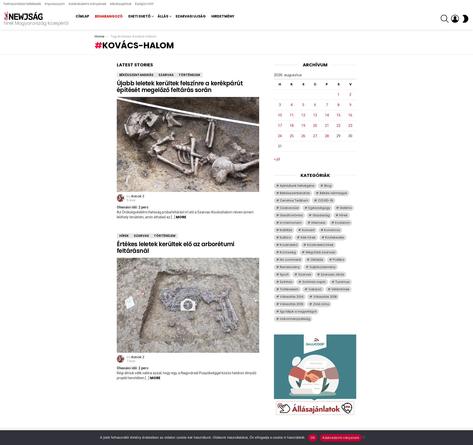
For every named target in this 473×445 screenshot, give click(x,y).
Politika (338, 259)
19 (303, 126)
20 (315, 126)
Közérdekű (288, 244)
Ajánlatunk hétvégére (297, 185)
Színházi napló (314, 281)
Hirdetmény (222, 16)
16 (350, 115)
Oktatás (317, 259)
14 (327, 115)
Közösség (288, 252)
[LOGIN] (455, 19)
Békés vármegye (333, 193)
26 (303, 136)
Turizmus (342, 281)
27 (315, 136)
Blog (327, 185)
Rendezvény (290, 267)
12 (303, 115)
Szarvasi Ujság (190, 16)
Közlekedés (334, 237)
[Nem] (363, 436)
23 (350, 126)
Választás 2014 (292, 296)
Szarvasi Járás (332, 274)
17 (280, 126)
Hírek (124, 235)
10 (280, 115)
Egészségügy (319, 207)
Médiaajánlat (120, 3)
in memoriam (291, 222)
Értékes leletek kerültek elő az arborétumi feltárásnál (175, 247)
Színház (286, 281)
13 (315, 115)
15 (338, 115)
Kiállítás (286, 230)
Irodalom (342, 222)
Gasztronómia (291, 215)
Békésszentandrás (136, 75)
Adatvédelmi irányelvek (87, 3)
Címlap (82, 16)
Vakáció (315, 289)
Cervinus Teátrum (294, 200)
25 (292, 136)
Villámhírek (340, 289)
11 (292, 115)
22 (338, 126)
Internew (318, 222)
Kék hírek (308, 237)
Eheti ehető (139, 16)
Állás (163, 16)
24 (280, 136)
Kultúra (285, 237)
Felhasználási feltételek (22, 3)
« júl (277, 159)
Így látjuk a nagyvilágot (298, 311)
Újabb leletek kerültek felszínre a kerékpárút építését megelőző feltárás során (180, 86)
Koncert (308, 230)
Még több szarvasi (320, 252)
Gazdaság (321, 215)
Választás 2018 (325, 296)
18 (292, 126)
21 (327, 126)
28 (327, 136)
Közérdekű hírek (320, 244)
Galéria (346, 207)
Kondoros (332, 230)
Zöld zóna (321, 304)
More (181, 217)
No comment (290, 259)
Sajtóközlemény (323, 267)
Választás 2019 (291, 304)
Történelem (189, 75)
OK (312, 438)
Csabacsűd (289, 207)
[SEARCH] (445, 19)
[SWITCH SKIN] (465, 19)
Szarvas (166, 75)
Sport (284, 274)
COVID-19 (325, 200)
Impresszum (55, 3)
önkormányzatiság (295, 318)
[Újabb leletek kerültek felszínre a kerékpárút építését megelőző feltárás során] (188, 144)
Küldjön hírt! (144, 3)
